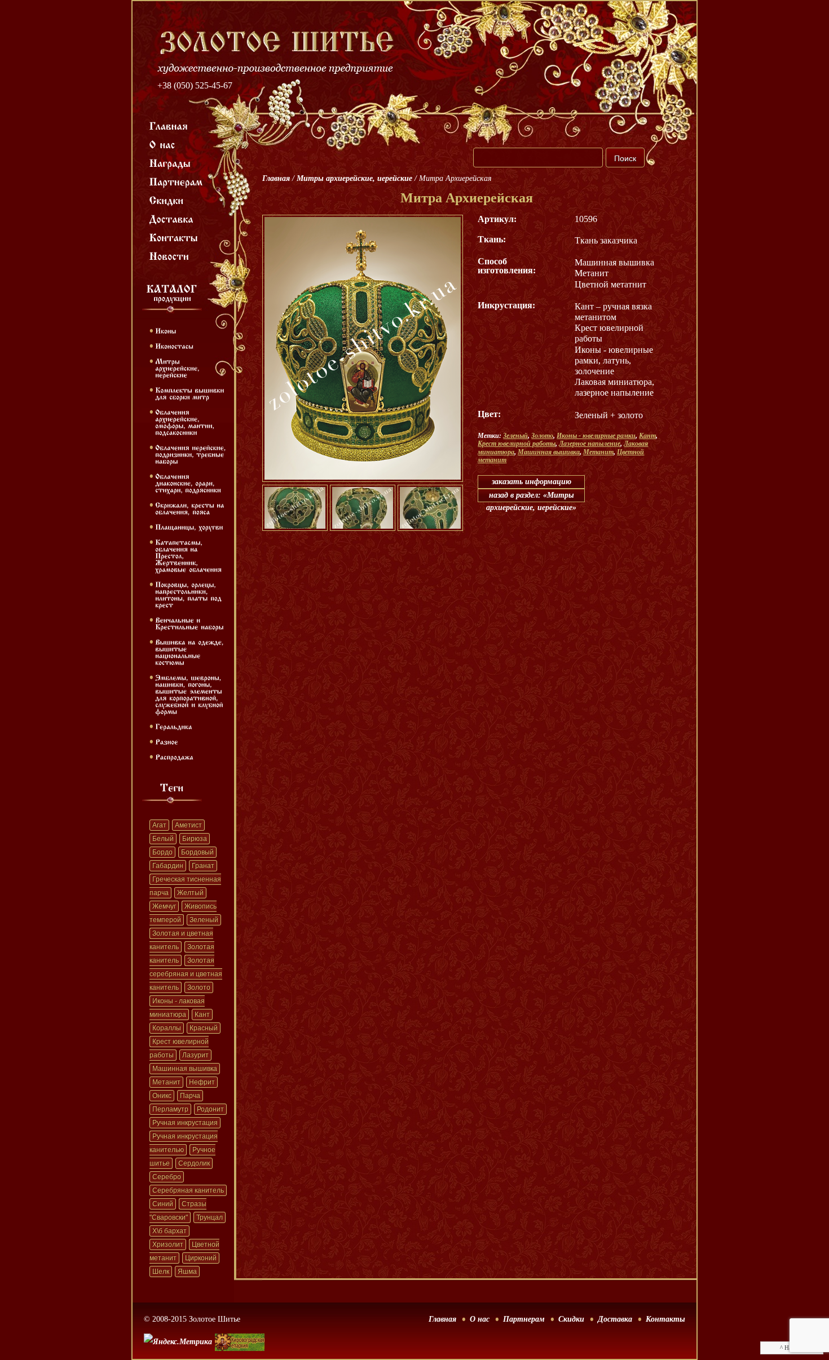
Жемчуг (164, 906)
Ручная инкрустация (185, 1123)
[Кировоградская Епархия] (239, 1325)
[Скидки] (166, 199)
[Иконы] (165, 330)
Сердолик (194, 1163)
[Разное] (166, 741)
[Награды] (170, 162)
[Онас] (162, 143)
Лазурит (195, 1055)
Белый (163, 839)
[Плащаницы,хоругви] (189, 526)
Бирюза (194, 839)
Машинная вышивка (184, 1069)
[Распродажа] (174, 756)
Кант (202, 1014)
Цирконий (201, 1258)
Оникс (161, 1096)
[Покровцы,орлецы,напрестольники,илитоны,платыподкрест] (189, 594)
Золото (198, 987)
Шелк (160, 1271)
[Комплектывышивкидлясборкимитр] (191, 393)
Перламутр (170, 1109)
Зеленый (203, 920)
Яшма (187, 1271)
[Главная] (168, 125)
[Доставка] (171, 218)
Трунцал (209, 1217)
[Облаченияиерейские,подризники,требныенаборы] (191, 453)
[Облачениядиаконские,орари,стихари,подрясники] (188, 482)
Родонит (210, 1109)
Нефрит (202, 1082)
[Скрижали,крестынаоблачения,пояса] (191, 507)
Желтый (190, 893)
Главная (276, 178)
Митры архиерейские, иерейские (354, 178)
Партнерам (524, 1319)
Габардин (167, 866)
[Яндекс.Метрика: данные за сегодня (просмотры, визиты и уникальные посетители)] (178, 1342)
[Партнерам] (176, 181)
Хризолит (167, 1244)
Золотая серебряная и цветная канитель (185, 973)
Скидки (571, 1319)
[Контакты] (174, 236)
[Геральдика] (173, 726)
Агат (159, 825)
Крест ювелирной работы (516, 444)
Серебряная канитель (188, 1190)
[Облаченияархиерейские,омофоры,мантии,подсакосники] (186, 421)
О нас (480, 1319)
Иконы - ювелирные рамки (596, 436)
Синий (162, 1204)
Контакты (665, 1319)
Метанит (166, 1082)
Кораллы (166, 1028)
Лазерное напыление (589, 444)
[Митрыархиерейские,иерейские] (178, 367)
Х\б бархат (169, 1231)
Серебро (166, 1177)
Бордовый (197, 852)
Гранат (203, 866)
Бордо (162, 852)
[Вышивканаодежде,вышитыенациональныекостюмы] (190, 651)
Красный (203, 1028)
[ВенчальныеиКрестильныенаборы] (189, 622)
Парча (190, 1096)
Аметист (188, 825)
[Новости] (169, 255)
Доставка (615, 1319)
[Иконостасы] (174, 345)
